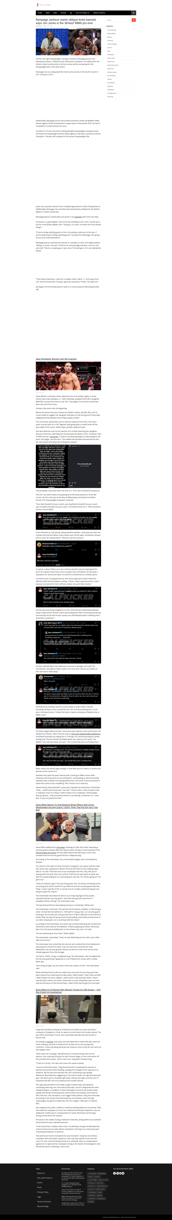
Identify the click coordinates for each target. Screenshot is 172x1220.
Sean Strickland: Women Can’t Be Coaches (56, 359)
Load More (68, 1155)
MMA (55, 13)
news (48, 13)
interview (78, 217)
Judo (108, 51)
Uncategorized (111, 93)
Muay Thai (110, 68)
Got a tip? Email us (82, 13)
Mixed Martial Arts (113, 65)
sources (50, 1041)
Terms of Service (99, 13)
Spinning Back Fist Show (46, 852)
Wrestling (110, 97)
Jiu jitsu (109, 47)
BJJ (71, 13)
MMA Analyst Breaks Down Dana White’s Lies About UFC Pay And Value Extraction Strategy (72, 1198)
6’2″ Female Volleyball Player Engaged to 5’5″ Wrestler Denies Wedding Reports (71, 1184)
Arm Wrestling (111, 30)
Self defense (111, 83)
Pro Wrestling (111, 75)
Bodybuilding (111, 33)
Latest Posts (110, 58)
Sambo (109, 79)
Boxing (63, 13)
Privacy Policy (42, 1192)
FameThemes (132, 1217)
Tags (39, 1197)
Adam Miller (39, 26)
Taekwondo (110, 90)
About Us (41, 1173)
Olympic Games (112, 72)
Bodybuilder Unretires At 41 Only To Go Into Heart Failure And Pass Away (73, 1204)
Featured (110, 40)
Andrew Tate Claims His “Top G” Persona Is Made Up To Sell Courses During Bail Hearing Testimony (73, 1191)
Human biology (111, 44)
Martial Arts (110, 61)
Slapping (110, 86)
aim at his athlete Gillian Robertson (85, 734)
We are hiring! (43, 1206)
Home (40, 13)
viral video (60, 847)
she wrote (54, 436)
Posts (39, 1187)
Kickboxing (110, 54)
